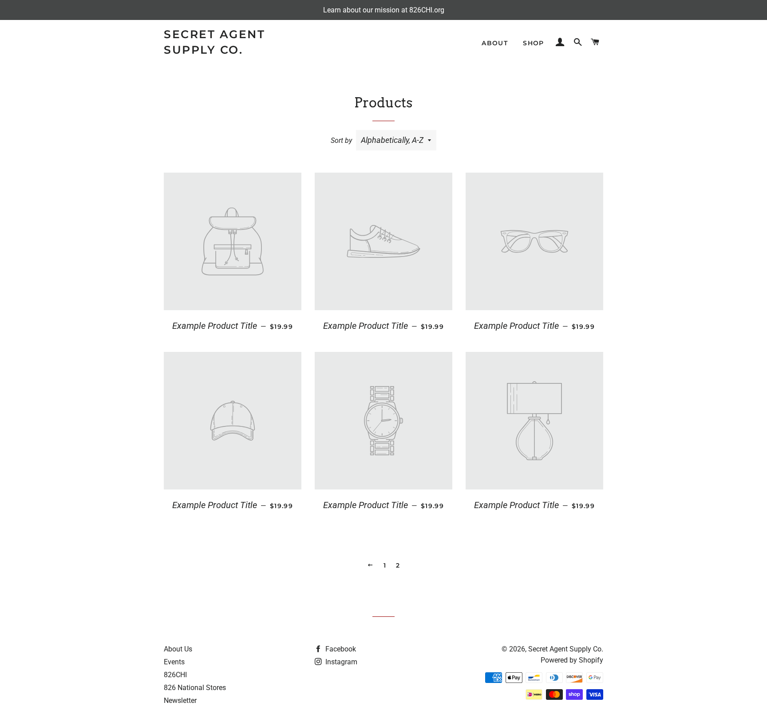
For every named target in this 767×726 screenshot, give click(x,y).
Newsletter (180, 700)
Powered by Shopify (572, 660)
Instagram (340, 662)
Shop (533, 43)
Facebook (340, 649)
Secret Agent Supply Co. (214, 42)
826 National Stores (195, 687)
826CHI (175, 675)
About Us (178, 649)
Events (174, 662)
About (495, 43)
